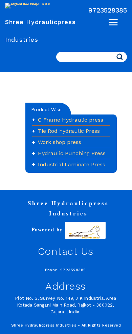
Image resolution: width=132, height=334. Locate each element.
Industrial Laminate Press (71, 164)
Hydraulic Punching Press (72, 153)
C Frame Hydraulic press (70, 120)
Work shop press (59, 142)
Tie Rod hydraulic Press (69, 131)
